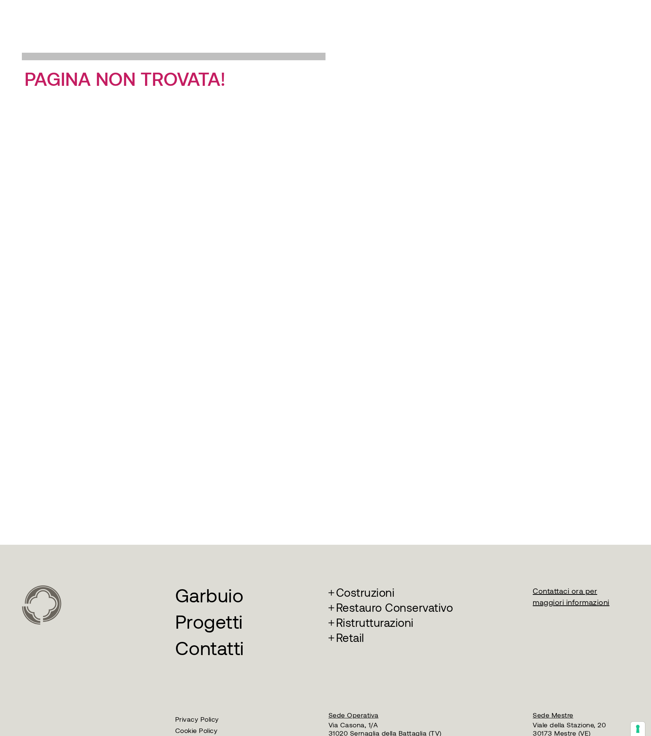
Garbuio (209, 595)
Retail (350, 638)
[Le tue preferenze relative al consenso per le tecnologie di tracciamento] (638, 729)
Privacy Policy (197, 719)
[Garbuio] (41, 604)
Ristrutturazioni (375, 623)
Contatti (209, 648)
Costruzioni (365, 593)
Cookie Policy (196, 730)
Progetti (209, 622)
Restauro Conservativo (394, 608)
